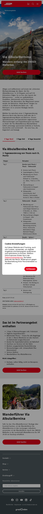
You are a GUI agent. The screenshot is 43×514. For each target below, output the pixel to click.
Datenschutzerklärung (14, 257)
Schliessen (30, 269)
